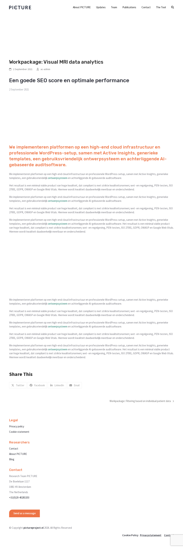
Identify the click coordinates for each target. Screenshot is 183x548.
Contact (13, 448)
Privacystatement (150, 535)
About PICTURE (18, 454)
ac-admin (45, 69)
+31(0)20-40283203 (19, 497)
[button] (173, 7)
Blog (11, 459)
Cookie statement (19, 431)
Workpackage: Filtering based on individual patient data (140, 401)
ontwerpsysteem (102, 158)
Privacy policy (16, 426)
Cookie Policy (130, 535)
